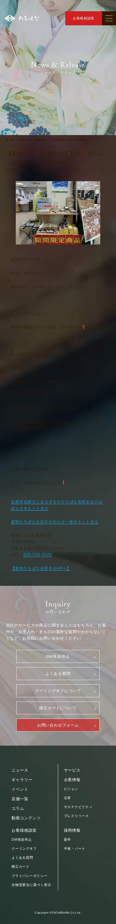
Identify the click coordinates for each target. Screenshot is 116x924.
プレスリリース (76, 816)
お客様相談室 (83, 18)
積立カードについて (58, 708)
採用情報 (72, 830)
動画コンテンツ (26, 818)
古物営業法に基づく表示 (31, 885)
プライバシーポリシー (29, 876)
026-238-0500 (37, 555)
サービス (72, 770)
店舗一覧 (20, 799)
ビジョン (71, 789)
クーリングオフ (24, 849)
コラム (18, 808)
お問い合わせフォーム (58, 725)
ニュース (20, 770)
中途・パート (74, 849)
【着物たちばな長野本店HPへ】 (41, 568)
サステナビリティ (78, 807)
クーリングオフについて (58, 690)
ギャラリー (22, 779)
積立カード (21, 867)
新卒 (67, 840)
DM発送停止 (58, 656)
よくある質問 (57, 673)
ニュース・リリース (32, 139)
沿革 (67, 798)
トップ (10, 139)
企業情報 (72, 779)
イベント (20, 789)
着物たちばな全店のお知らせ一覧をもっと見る (55, 522)
